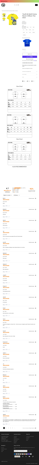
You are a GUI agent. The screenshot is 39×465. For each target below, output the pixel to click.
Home (3, 10)
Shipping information (26, 71)
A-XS (30, 29)
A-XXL (34, 32)
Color (23, 21)
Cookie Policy (33, 463)
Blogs (27, 440)
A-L (26, 32)
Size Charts (28, 437)
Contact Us (15, 436)
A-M (23, 32)
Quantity (24, 49)
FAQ (23, 77)
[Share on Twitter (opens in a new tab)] (7, 205)
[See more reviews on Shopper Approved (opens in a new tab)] (9, 238)
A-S (33, 29)
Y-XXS (24, 27)
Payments (15, 437)
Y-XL (26, 29)
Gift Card (2, 447)
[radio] (19, 192)
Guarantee (15, 441)
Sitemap (2, 450)
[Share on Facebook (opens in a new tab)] (6, 260)
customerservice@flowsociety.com (6, 441)
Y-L (23, 29)
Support (36, 463)
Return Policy (16, 440)
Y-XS (27, 27)
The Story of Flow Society (30, 436)
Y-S (30, 27)
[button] (4, 15)
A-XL (30, 32)
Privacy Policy (28, 463)
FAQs (2, 451)
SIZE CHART (24, 74)
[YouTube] (29, 456)
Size (23, 25)
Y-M (33, 27)
